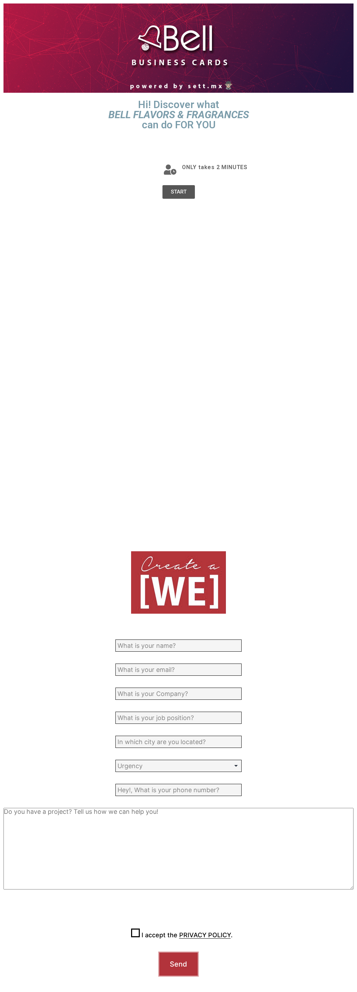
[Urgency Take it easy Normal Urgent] (178, 766)
